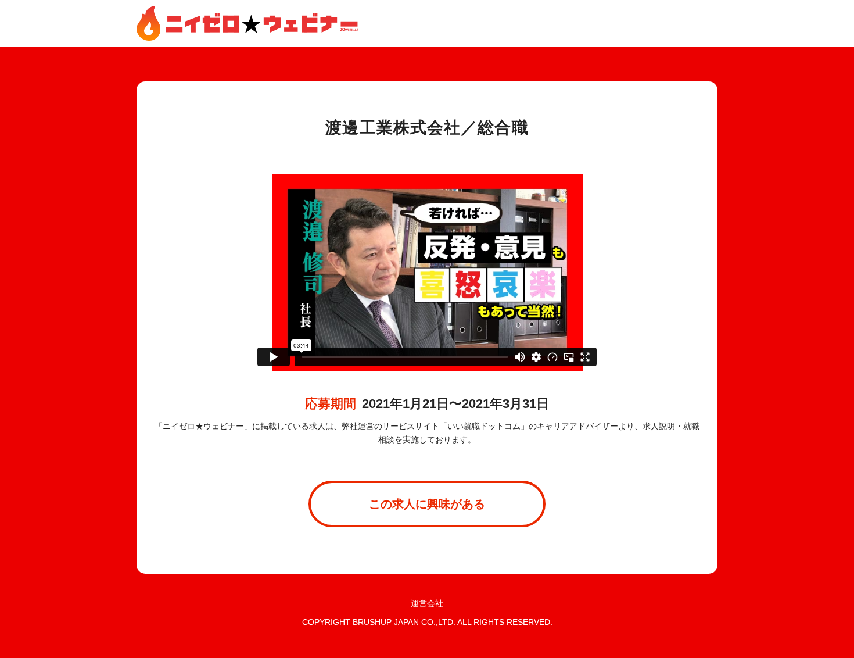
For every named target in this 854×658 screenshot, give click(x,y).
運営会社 (427, 603)
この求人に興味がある (427, 504)
